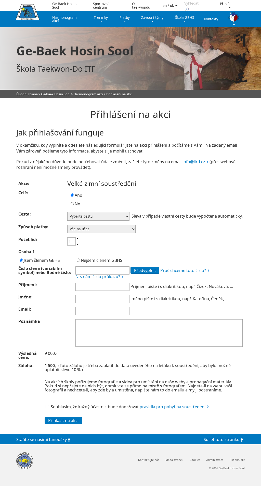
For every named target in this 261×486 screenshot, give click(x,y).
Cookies (195, 460)
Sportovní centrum (101, 5)
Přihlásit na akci (63, 420)
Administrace (214, 460)
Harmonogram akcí (64, 19)
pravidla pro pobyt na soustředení (172, 407)
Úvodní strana (27, 94)
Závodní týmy (152, 17)
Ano (78, 195)
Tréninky (101, 17)
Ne (77, 204)
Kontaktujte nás (148, 460)
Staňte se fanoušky (42, 439)
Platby (125, 17)
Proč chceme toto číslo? (183, 270)
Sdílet (222, 439)
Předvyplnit (145, 270)
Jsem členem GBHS (42, 260)
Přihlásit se (229, 3)
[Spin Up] (78, 238)
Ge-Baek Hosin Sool (64, 5)
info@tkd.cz (193, 162)
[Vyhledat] (187, 9)
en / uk (169, 5)
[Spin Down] (78, 245)
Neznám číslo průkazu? (97, 277)
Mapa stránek (174, 460)
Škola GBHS (184, 17)
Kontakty (211, 19)
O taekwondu (141, 5)
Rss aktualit (237, 460)
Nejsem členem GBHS (101, 260)
